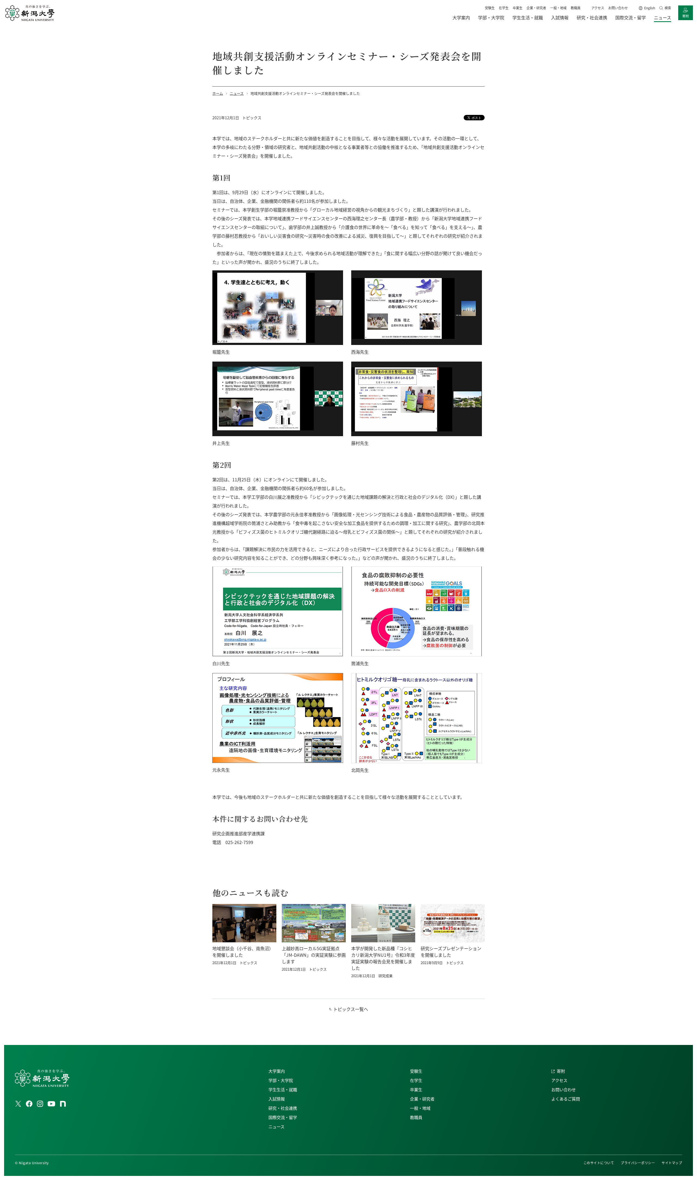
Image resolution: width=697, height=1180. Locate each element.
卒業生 (517, 7)
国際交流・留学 (282, 1117)
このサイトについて (598, 1162)
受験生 (490, 7)
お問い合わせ (618, 7)
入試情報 (276, 1099)
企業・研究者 (536, 7)
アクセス (597, 7)
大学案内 (276, 1071)
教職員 (575, 7)
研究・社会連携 (282, 1108)
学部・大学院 (280, 1080)
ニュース (276, 1126)
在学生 (504, 7)
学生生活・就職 (282, 1089)
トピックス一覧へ (350, 1009)
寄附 (685, 16)
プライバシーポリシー (638, 1162)
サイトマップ (672, 1162)
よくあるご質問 (565, 1099)
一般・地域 (558, 7)
